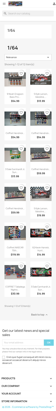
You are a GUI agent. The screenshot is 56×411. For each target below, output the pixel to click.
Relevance (28, 57)
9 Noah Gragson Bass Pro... (15, 95)
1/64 (11, 30)
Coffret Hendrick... (15, 133)
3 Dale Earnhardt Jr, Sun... (15, 171)
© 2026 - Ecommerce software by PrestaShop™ (28, 407)
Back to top (39, 315)
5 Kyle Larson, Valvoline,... (41, 95)
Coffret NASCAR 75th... (15, 249)
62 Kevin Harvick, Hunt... (40, 249)
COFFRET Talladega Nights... (15, 288)
